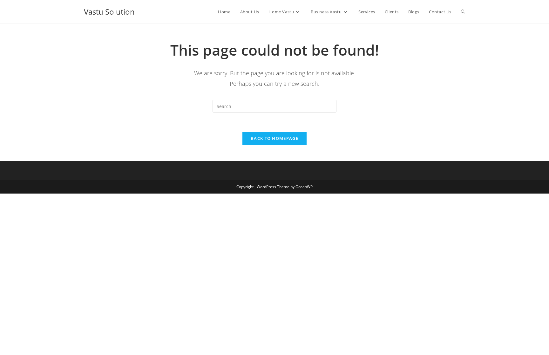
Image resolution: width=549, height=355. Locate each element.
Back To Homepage (274, 138)
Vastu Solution (109, 11)
